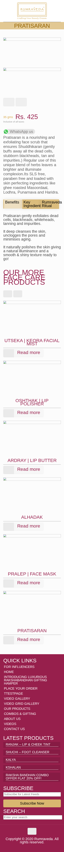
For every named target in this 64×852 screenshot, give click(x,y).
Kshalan (13, 767)
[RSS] (41, 846)
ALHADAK (32, 517)
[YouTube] (32, 846)
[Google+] (27, 846)
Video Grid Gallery (21, 703)
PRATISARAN (32, 630)
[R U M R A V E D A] (32, 10)
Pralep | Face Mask (32, 573)
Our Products (17, 708)
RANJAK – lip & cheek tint (28, 744)
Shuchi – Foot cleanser (27, 752)
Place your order (20, 688)
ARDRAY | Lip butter (32, 460)
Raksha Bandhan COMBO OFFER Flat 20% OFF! (27, 776)
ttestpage (13, 693)
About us (12, 719)
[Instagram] (36, 846)
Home (9, 672)
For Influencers (19, 667)
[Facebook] (23, 846)
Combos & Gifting (20, 714)
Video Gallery (17, 698)
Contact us (14, 729)
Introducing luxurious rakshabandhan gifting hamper (25, 680)
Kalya (11, 760)
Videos (10, 724)
